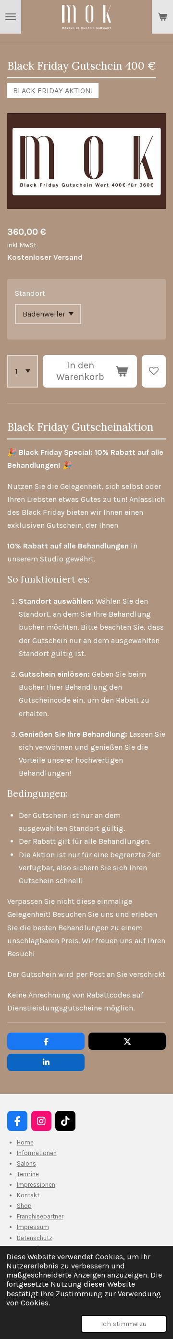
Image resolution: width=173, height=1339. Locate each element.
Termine (28, 1174)
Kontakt (28, 1195)
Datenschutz (34, 1238)
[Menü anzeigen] (10, 17)
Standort (30, 293)
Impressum (33, 1226)
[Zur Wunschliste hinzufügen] (154, 371)
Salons (26, 1163)
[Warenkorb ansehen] (162, 17)
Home (25, 1142)
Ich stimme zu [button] (124, 1324)
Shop (24, 1205)
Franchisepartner (40, 1216)
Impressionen (36, 1184)
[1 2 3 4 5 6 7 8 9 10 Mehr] (22, 371)
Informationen (37, 1152)
